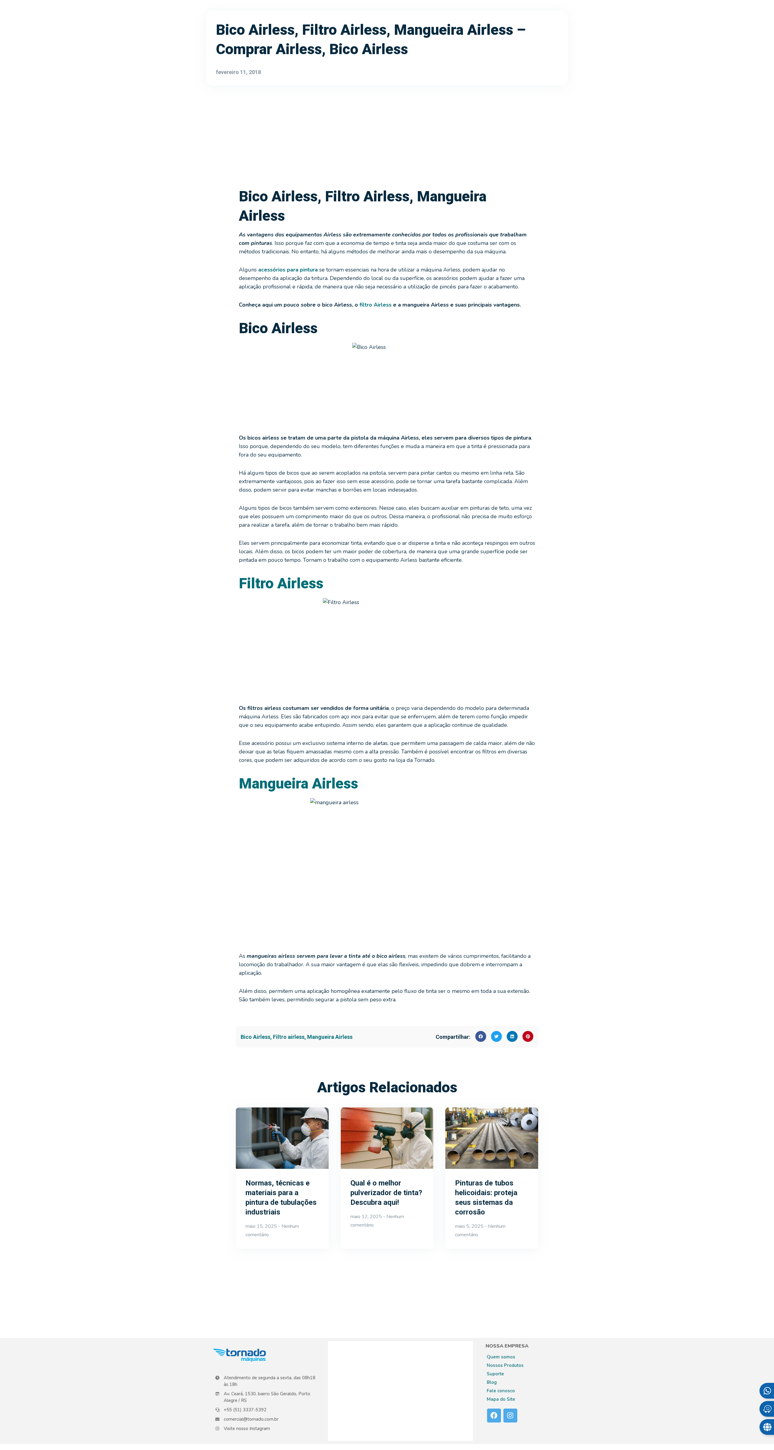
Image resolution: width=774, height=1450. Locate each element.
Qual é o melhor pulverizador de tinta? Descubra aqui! (386, 1193)
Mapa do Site (501, 1399)
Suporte (495, 1374)
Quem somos (501, 1357)
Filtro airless (288, 1037)
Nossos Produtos (505, 1365)
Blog (492, 1382)
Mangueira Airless (330, 1037)
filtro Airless (375, 304)
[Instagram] (510, 1415)
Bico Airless (255, 1037)
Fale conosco (501, 1391)
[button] (480, 1036)
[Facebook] (494, 1415)
